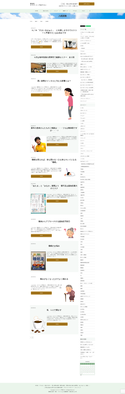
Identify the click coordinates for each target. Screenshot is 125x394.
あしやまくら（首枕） (85, 74)
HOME (36, 10)
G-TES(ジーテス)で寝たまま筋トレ (87, 33)
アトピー (82, 115)
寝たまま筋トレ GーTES (86, 66)
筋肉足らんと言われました (86, 342)
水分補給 (82, 247)
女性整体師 (82, 210)
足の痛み (82, 311)
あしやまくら (83, 113)
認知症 (81, 301)
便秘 (81, 184)
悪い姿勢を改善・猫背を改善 (87, 58)
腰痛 (81, 285)
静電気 (81, 322)
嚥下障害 (82, 200)
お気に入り (82, 126)
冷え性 (81, 197)
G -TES (81, 107)
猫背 (81, 252)
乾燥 (81, 174)
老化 (81, 273)
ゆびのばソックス (84, 161)
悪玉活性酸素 (83, 226)
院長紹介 (83, 48)
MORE (41, 46)
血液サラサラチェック (85, 69)
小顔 (81, 218)
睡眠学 (36, 21)
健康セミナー (83, 64)
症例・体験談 (83, 254)
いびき (81, 123)
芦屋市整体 (82, 293)
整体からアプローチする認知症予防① (54, 221)
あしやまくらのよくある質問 (86, 87)
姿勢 (81, 213)
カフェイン (82, 131)
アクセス (75, 10)
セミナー (82, 140)
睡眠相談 (82, 265)
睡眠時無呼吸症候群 (84, 262)
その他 (81, 143)
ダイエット (82, 145)
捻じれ (81, 228)
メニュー (56, 10)
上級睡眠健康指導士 (84, 166)
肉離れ (81, 278)
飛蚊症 (81, 324)
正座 (81, 241)
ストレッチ (82, 138)
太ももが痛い (83, 208)
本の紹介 (82, 239)
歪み (81, 244)
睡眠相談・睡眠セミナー (85, 72)
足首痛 (81, 317)
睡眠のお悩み (54, 246)
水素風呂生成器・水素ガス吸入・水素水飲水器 (86, 91)
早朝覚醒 (82, 236)
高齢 (81, 335)
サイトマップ (83, 101)
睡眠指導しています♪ (85, 347)
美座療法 (82, 270)
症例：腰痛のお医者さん (86, 349)
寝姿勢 (81, 215)
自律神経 (82, 291)
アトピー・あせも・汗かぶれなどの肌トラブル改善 (87, 37)
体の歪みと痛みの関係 (85, 179)
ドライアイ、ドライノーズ (86, 151)
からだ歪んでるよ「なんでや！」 (86, 357)
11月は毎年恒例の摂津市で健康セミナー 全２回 (54, 57)
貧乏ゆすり (82, 304)
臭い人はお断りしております (86, 344)
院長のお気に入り (84, 319)
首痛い (81, 330)
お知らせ (82, 128)
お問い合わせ (87, 3)
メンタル (82, 158)
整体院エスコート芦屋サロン (86, 231)
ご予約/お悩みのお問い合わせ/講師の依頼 (87, 95)
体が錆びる (82, 176)
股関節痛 (82, 280)
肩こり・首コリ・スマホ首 (86, 283)
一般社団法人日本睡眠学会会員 (87, 163)
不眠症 (41, 21)
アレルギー (82, 118)
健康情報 (82, 187)
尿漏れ (81, 221)
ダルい (81, 148)
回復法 (81, 202)
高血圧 (81, 332)
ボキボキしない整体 (84, 156)
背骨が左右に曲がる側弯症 (86, 61)
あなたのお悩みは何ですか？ (86, 56)
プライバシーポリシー (85, 98)
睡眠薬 (81, 267)
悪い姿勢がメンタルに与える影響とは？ (54, 81)
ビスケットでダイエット (85, 40)
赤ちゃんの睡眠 (83, 306)
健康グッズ (65, 10)
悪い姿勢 (82, 223)
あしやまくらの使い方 (85, 77)
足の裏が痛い (83, 314)
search (91, 10)
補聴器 (81, 298)
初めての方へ (46, 10)
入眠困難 (82, 192)
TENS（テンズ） (84, 110)
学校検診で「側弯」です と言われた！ (87, 353)
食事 (81, 327)
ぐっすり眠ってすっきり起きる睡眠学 (87, 134)
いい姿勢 (82, 120)
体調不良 (82, 182)
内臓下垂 (82, 195)
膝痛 (81, 288)
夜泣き (81, 205)
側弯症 (81, 189)
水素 (81, 249)
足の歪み (82, 309)
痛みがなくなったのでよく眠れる (54, 279)
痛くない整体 (83, 257)
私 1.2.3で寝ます (54, 310)
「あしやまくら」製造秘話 (86, 79)
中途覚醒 (82, 171)
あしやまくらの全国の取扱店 (86, 82)
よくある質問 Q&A (85, 43)
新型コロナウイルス (84, 234)
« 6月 (81, 374)
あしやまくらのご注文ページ (86, 85)
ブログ (83, 10)
